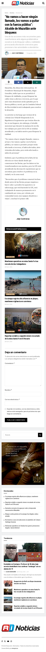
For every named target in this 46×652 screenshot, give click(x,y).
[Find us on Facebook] (2, 641)
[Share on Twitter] (27, 82)
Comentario (10, 363)
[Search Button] (43, 3)
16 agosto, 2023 (31, 53)
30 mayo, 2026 (21, 571)
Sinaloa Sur (19, 13)
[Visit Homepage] (23, 3)
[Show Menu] (3, 3)
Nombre (8, 390)
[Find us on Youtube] (8, 641)
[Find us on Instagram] (11, 641)
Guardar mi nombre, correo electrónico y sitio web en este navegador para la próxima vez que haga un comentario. (23, 411)
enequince (15, 648)
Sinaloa (12, 13)
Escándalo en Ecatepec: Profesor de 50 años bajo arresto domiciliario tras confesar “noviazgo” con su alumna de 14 (22, 566)
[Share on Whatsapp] (37, 82)
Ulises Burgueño (11, 571)
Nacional (8, 560)
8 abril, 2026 (9, 267)
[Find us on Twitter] (5, 641)
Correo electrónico (12, 399)
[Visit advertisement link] (23, 463)
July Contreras (17, 53)
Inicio (6, 13)
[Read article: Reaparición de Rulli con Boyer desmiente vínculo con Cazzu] (8, 583)
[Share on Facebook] (18, 82)
